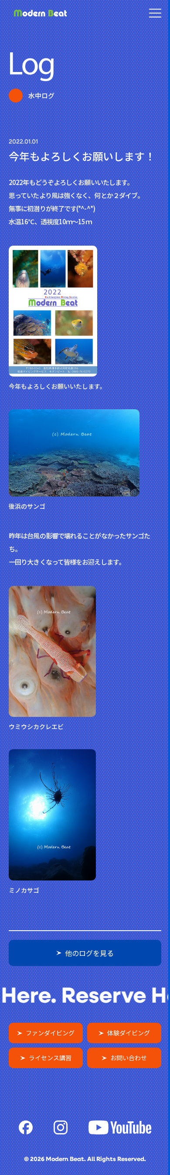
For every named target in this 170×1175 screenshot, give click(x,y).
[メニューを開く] (155, 13)
